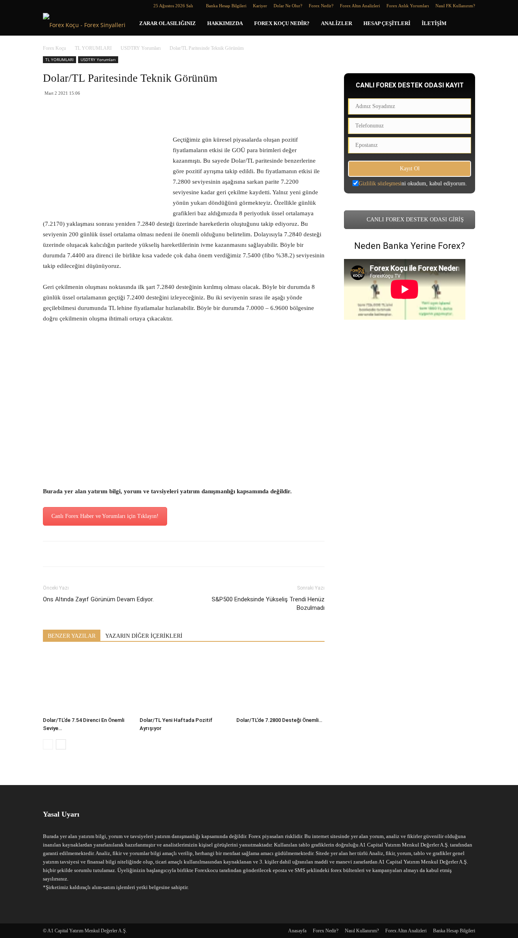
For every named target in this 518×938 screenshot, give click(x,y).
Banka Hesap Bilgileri (226, 5)
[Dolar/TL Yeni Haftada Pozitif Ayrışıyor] (184, 683)
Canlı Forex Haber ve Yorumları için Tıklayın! (105, 516)
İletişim (434, 23)
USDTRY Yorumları (141, 48)
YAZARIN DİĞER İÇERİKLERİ (144, 636)
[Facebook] (49, 5)
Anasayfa (297, 931)
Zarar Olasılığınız (167, 23)
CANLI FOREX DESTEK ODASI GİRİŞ (414, 219)
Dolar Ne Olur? (288, 5)
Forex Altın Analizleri (360, 5)
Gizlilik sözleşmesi (380, 183)
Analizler (336, 23)
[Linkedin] (62, 5)
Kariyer (260, 5)
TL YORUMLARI (93, 48)
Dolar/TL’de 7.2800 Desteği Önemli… (279, 720)
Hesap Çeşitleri (386, 23)
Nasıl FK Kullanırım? (455, 5)
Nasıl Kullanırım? (362, 931)
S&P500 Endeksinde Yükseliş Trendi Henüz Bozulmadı (268, 603)
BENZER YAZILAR (72, 636)
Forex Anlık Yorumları (407, 5)
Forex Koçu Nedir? (282, 23)
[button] (465, 24)
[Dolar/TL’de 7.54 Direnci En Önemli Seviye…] (87, 683)
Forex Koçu (54, 48)
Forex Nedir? (321, 5)
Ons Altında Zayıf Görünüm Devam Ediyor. (98, 599)
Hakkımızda (225, 23)
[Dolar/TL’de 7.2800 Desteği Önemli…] (280, 683)
